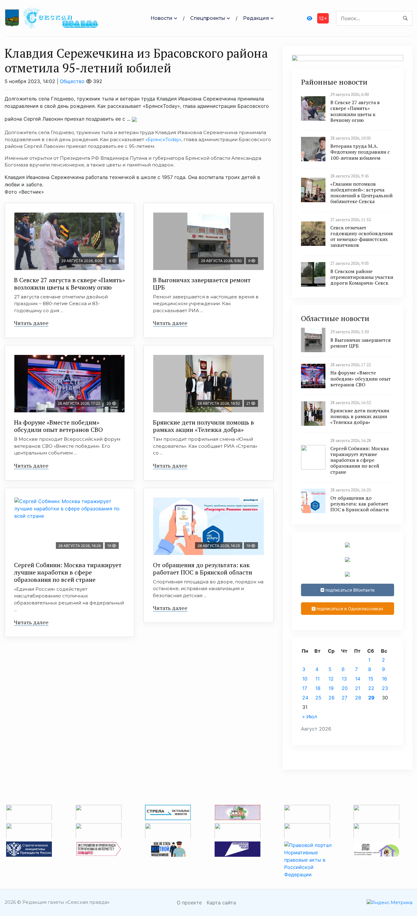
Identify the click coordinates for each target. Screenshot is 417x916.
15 (370, 679)
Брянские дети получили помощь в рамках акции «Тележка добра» (203, 426)
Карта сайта (221, 903)
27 (344, 698)
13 (344, 679)
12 (331, 679)
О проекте (189, 903)
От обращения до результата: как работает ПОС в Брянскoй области (202, 568)
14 (357, 679)
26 (331, 698)
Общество (72, 81)
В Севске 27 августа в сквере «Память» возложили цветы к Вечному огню (69, 283)
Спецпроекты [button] (207, 18)
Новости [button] (161, 18)
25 (318, 698)
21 (357, 688)
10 (304, 679)
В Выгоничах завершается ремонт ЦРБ (202, 283)
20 (345, 688)
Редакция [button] (256, 18)
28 (358, 698)
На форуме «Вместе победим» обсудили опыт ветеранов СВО (58, 426)
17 (304, 688)
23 (385, 688)
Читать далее (31, 323)
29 (371, 698)
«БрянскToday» (163, 139)
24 (305, 698)
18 (318, 688)
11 (317, 679)
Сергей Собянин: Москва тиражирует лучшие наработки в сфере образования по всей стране (67, 572)
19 (331, 688)
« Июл (309, 716)
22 (371, 688)
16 (384, 679)
